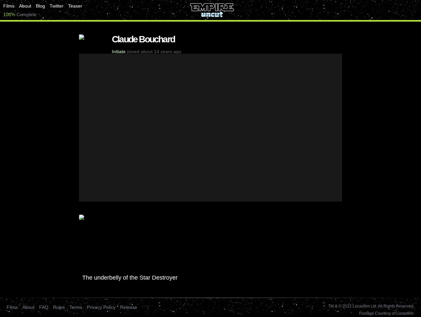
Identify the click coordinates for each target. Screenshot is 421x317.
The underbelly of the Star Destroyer (130, 277)
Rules (59, 307)
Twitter (56, 6)
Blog (40, 6)
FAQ (43, 307)
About (25, 6)
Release (128, 307)
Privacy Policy (101, 307)
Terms (75, 307)
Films (8, 6)
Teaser (75, 6)
